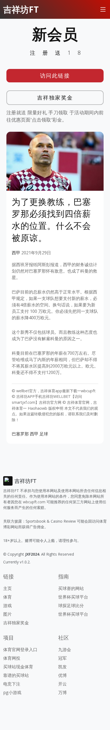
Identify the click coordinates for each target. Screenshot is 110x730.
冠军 (62, 658)
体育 (7, 597)
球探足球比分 (71, 605)
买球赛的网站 (71, 588)
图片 (7, 614)
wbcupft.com (34, 501)
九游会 (64, 649)
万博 (62, 692)
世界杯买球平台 (73, 597)
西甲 (16, 253)
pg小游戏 (12, 692)
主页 (7, 588)
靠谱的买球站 (16, 675)
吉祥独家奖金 (55, 97)
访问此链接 (55, 75)
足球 (44, 434)
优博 (62, 675)
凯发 (62, 667)
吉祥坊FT (21, 9)
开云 (62, 684)
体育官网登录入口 (20, 649)
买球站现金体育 (18, 667)
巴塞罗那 (20, 434)
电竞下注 (11, 684)
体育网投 (11, 658)
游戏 (7, 605)
